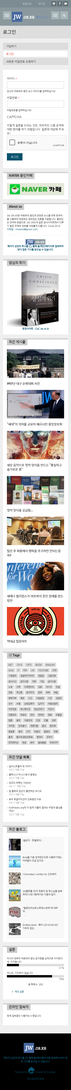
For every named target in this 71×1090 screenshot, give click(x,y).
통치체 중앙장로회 (24, 737)
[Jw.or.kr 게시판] (65, 3)
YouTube (43, 670)
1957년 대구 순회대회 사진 (23, 383)
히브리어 (54, 742)
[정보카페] (53, 3)
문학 (40, 692)
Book (39, 665)
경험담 (41, 676)
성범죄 (59, 698)
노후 (10, 687)
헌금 (24, 742)
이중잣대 (28, 720)
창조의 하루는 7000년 (20, 782)
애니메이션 (25, 709)
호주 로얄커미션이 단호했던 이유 (25, 799)
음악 (18, 720)
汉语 (54, 670)
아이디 (12, 78)
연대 (32, 715)
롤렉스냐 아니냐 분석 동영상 (23, 774)
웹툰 (10, 720)
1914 (19, 665)
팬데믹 (40, 737)
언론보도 (12, 715)
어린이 (51, 709)
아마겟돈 (12, 709)
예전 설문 (19, 991)
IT (18, 670)
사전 (50, 698)
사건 (30, 698)
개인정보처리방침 (35, 1078)
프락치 (49, 737)
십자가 (41, 703)
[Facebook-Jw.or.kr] (59, 3)
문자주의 (30, 692)
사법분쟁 (40, 698)
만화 (10, 692)
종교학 (53, 726)
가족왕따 (12, 676)
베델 (56, 692)
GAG (11, 670)
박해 (48, 692)
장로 (54, 720)
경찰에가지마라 (27, 676)
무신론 (19, 692)
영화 (50, 715)
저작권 (11, 726)
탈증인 (47, 731)
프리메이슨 (13, 742)
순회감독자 (29, 703)
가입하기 (11, 46)
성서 (10, 703)
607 (10, 665)
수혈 (18, 703)
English (50, 665)
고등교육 (52, 676)
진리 (28, 731)
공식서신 (12, 681)
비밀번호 (13, 97)
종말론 (11, 731)
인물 (46, 720)
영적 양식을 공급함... (20, 510)
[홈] (30, 17)
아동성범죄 (53, 703)
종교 (44, 726)
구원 (42, 681)
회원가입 (27, 3)
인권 (38, 720)
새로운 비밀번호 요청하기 (21, 61)
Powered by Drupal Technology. (35, 1072)
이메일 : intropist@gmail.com (22, 229)
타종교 (37, 731)
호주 (32, 742)
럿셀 (58, 687)
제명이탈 (34, 726)
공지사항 (24, 681)
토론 (56, 731)
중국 (20, 731)
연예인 (41, 715)
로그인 (42, 3)
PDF (25, 670)
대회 (40, 687)
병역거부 (12, 698)
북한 (22, 698)
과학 (34, 681)
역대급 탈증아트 (17, 641)
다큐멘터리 (29, 687)
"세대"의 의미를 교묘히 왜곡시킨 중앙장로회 (34, 424)
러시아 (49, 687)
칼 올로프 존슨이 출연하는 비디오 (25, 791)
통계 (10, 737)
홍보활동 (42, 742)
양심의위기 (39, 709)
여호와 (23, 715)
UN (32, 670)
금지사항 (52, 681)
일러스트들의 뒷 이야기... (21, 766)
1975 (29, 665)
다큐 (18, 687)
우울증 (59, 715)
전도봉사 (22, 726)
